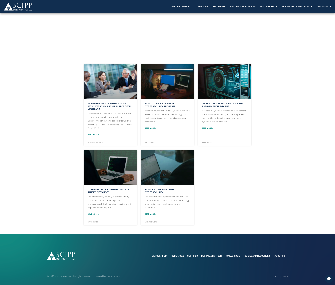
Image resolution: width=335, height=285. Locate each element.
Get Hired (219, 6)
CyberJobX (201, 6)
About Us (322, 6)
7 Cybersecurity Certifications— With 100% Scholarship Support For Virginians (109, 106)
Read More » (93, 134)
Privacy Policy (281, 276)
